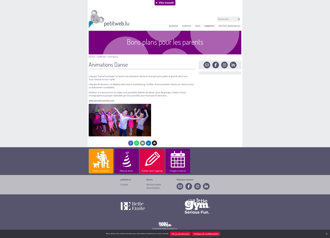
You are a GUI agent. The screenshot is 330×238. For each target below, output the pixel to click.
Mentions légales (153, 184)
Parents (92, 57)
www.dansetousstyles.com (101, 100)
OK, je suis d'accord (180, 234)
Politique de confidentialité (206, 234)
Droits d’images (153, 187)
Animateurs (113, 57)
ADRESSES (102, 57)
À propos (124, 184)
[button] (326, 234)
